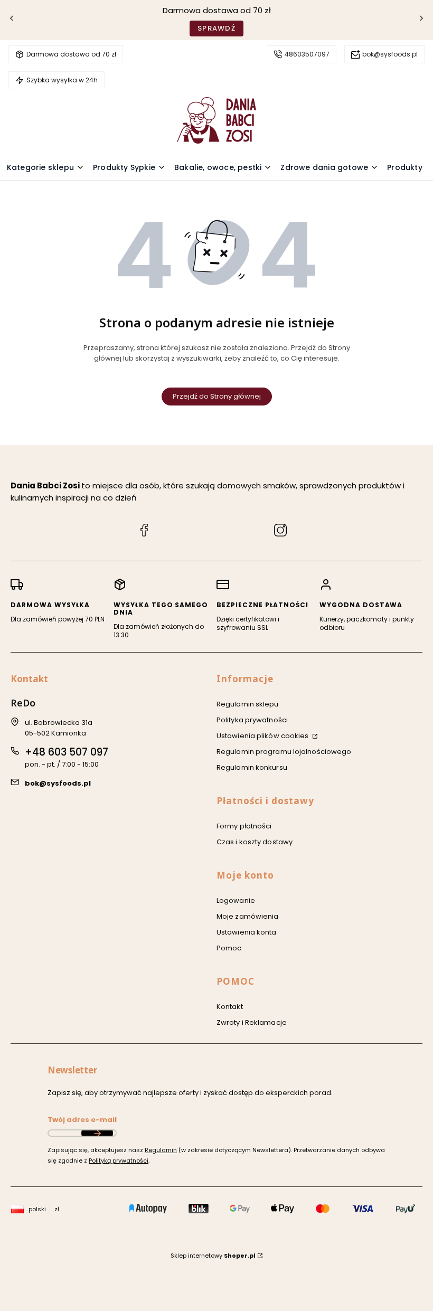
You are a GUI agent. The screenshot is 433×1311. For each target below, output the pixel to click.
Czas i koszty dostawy (254, 842)
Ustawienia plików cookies (263, 736)
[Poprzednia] (11, 20)
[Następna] (421, 20)
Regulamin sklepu (247, 704)
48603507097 (307, 54)
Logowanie (235, 900)
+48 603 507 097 (66, 752)
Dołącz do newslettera (97, 1133)
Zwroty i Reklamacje (251, 1022)
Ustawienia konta (246, 932)
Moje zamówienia (247, 916)
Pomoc (229, 948)
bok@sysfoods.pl (390, 54)
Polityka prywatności (252, 720)
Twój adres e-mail (82, 1120)
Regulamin (161, 1150)
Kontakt (229, 1007)
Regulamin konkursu (251, 767)
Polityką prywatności (118, 1160)
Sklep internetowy (213, 1255)
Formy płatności (244, 826)
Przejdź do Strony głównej (217, 396)
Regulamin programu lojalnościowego (283, 752)
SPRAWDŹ (216, 28)
